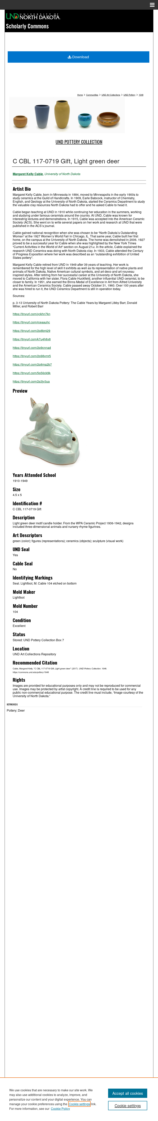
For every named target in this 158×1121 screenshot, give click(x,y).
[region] (79, 1099)
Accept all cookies (127, 1093)
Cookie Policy (60, 1108)
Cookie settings (79, 1104)
